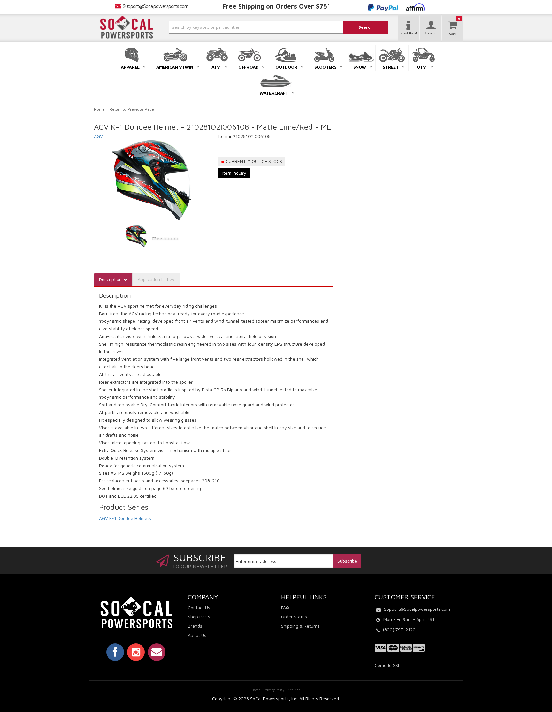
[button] (238, 27)
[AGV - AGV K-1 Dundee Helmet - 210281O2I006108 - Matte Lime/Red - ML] (151, 180)
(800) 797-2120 (399, 629)
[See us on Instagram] (136, 652)
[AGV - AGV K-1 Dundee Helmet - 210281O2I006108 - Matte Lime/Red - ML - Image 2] (165, 236)
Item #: (225, 136)
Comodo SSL (387, 665)
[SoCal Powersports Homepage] (126, 27)
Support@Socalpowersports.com (155, 6)
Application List (153, 279)
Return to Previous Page (132, 109)
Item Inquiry (234, 173)
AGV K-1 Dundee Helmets (125, 518)
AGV (98, 136)
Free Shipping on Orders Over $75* (276, 6)
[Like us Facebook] (115, 652)
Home (99, 109)
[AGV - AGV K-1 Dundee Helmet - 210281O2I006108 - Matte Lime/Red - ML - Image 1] (136, 236)
